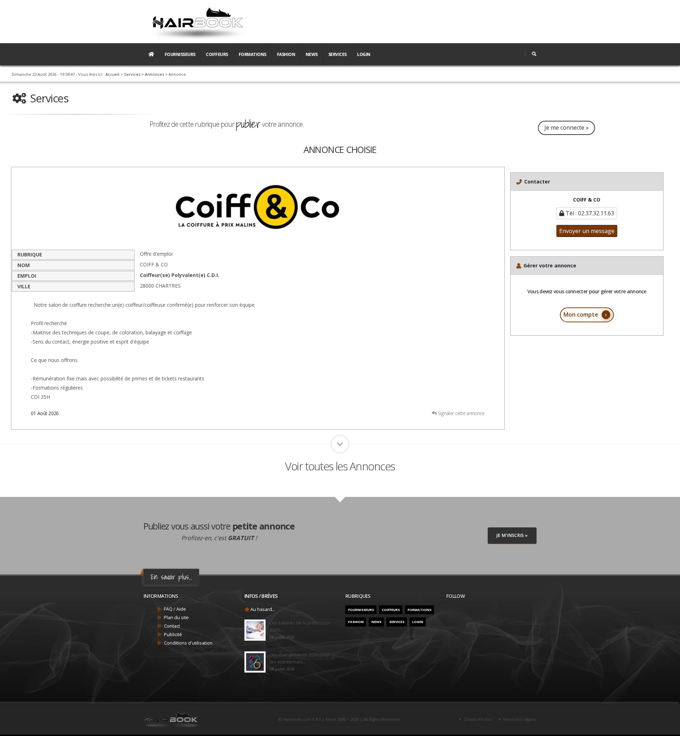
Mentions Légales (519, 719)
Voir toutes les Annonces (340, 466)
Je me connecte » (566, 127)
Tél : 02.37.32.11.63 (589, 213)
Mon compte (580, 314)
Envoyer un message (586, 231)
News (312, 54)
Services (337, 54)
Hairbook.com (297, 719)
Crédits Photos (477, 719)
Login (363, 54)
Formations (252, 54)
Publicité (173, 635)
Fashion (286, 54)
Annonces (154, 74)
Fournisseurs (180, 54)
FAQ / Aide (175, 609)
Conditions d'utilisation (188, 643)
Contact (172, 626)
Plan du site (176, 618)
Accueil (112, 74)
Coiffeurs (217, 54)
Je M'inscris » (512, 535)
